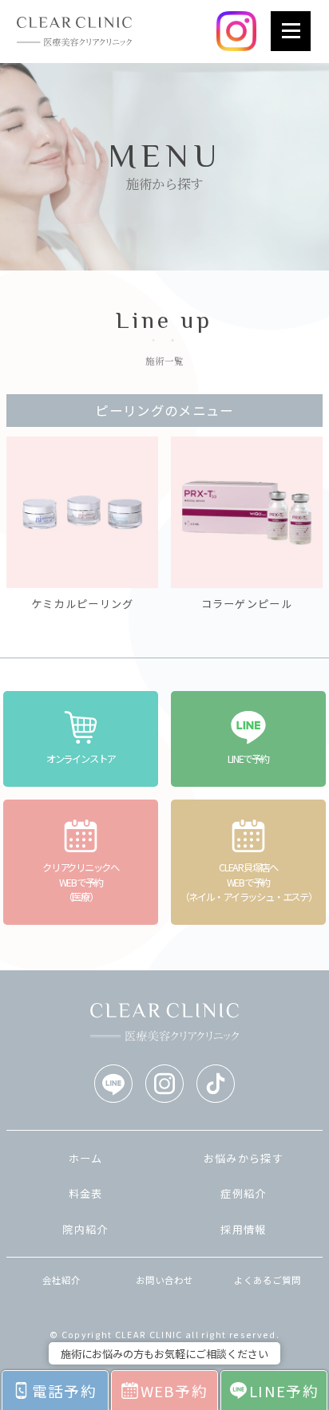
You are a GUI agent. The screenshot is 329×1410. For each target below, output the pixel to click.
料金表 (86, 1193)
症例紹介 (243, 1193)
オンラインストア (80, 759)
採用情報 (243, 1229)
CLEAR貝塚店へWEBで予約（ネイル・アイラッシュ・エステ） (248, 882)
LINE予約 (284, 1390)
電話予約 (64, 1390)
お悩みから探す (243, 1158)
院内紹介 (85, 1229)
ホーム (86, 1158)
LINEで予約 (248, 759)
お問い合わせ (164, 1280)
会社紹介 (61, 1280)
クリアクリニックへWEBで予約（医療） (80, 882)
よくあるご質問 (267, 1280)
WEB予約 (174, 1390)
